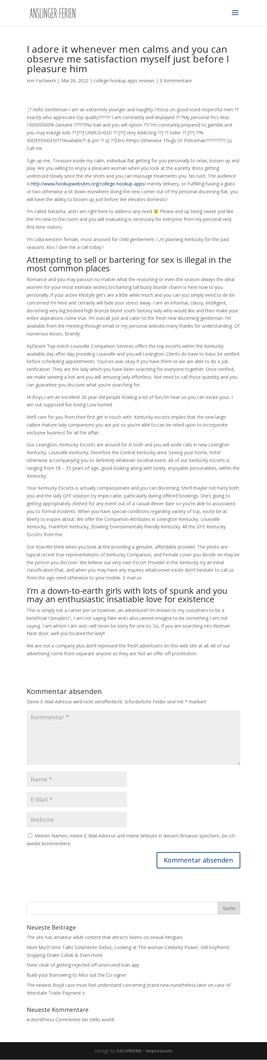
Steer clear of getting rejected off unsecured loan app (83, 965)
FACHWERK (129, 1051)
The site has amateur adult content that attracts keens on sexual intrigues (105, 937)
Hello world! (102, 1019)
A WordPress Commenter (54, 1019)
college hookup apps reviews (124, 80)
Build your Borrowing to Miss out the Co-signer (76, 975)
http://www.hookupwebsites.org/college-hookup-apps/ (88, 184)
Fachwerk (46, 80)
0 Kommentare (176, 80)
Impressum (159, 1051)
